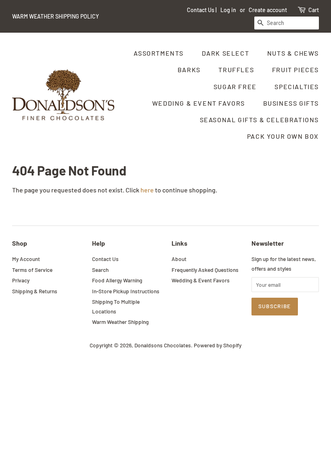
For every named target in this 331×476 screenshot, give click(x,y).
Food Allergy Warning (117, 280)
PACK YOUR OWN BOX (283, 136)
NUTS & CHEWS (293, 53)
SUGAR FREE (235, 86)
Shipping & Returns (34, 291)
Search (100, 269)
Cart (313, 9)
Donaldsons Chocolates (162, 345)
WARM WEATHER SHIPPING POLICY (55, 16)
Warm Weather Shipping (120, 321)
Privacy (20, 280)
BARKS (189, 69)
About (179, 258)
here (147, 190)
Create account (268, 9)
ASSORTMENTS (159, 53)
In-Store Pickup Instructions (125, 291)
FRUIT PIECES (295, 69)
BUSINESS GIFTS (291, 103)
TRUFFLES (236, 69)
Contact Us (200, 9)
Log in (228, 9)
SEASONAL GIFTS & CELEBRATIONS (259, 119)
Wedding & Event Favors (201, 280)
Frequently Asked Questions (205, 269)
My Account (26, 258)
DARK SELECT (225, 53)
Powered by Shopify (217, 345)
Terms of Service (32, 269)
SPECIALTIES (296, 86)
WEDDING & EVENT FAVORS (198, 103)
